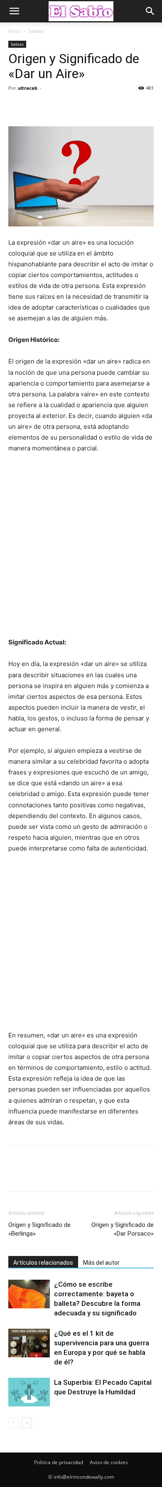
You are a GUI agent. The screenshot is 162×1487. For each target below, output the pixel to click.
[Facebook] (16, 106)
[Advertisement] (81, 549)
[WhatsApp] (74, 106)
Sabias (36, 30)
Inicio (14, 30)
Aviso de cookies (109, 1462)
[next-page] (27, 1423)
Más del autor (101, 1262)
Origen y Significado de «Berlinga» (39, 1229)
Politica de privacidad (58, 1462)
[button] (14, 11)
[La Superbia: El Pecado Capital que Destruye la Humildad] (29, 1392)
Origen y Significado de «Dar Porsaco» (122, 1229)
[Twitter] (35, 106)
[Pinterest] (55, 106)
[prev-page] (13, 1423)
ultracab (27, 88)
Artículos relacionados (43, 1262)
